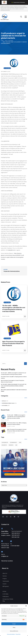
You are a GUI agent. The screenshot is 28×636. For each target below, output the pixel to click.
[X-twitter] (11, 517)
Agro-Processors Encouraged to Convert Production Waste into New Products (13, 343)
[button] (26, 606)
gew (20, 442)
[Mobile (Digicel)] (2, 541)
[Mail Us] (2, 551)
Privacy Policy (18, 634)
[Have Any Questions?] (12, 528)
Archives (4, 481)
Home (2, 40)
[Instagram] (18, 517)
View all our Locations (7, 561)
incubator (4, 445)
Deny (14, 627)
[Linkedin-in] (3, 517)
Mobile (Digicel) (5, 543)
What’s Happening (9, 40)
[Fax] (11, 541)
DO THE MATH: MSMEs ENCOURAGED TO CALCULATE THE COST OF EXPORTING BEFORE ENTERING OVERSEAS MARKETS (13, 386)
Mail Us (3, 554)
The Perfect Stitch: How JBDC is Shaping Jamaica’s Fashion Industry (14, 377)
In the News (7, 68)
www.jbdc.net (11, 250)
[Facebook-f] (7, 517)
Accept (14, 623)
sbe (16, 445)
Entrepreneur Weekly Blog (8, 403)
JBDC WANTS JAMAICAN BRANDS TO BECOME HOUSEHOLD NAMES (14, 390)
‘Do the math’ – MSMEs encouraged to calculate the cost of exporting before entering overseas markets (13, 308)
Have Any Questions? (17, 531)
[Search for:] (14, 363)
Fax (11, 543)
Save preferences (14, 631)
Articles (4, 400)
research (11, 445)
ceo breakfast (13, 442)
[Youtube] (14, 517)
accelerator (5, 442)
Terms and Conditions (11, 634)
